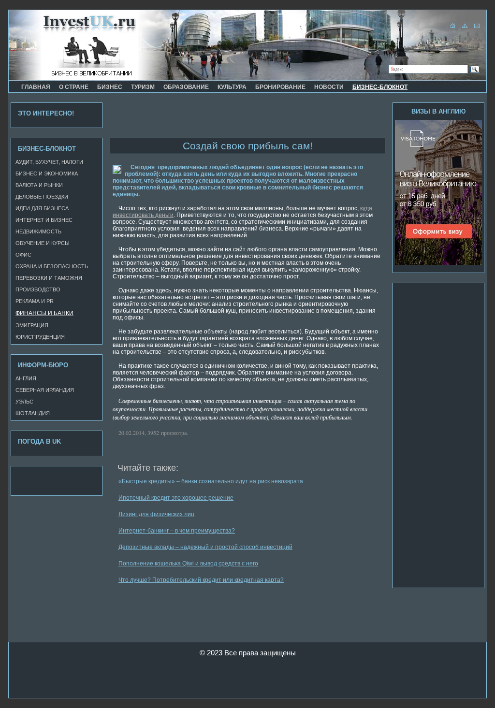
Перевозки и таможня (48, 278)
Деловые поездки (41, 197)
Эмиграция (31, 325)
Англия (25, 378)
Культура (232, 87)
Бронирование (280, 87)
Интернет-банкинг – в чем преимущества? (176, 530)
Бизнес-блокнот (380, 87)
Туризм (143, 87)
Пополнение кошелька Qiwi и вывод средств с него (188, 563)
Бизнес (109, 87)
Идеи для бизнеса (42, 208)
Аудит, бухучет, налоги (49, 162)
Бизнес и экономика (46, 173)
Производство (37, 289)
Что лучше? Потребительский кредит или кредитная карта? (201, 580)
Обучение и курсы (42, 243)
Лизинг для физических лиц (156, 514)
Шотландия (32, 413)
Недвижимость (38, 231)
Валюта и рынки (39, 185)
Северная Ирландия (44, 390)
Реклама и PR (34, 301)
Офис (23, 255)
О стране (73, 87)
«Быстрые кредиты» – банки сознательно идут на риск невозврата (210, 481)
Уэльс (24, 402)
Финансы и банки (44, 313)
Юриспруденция (40, 337)
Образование (186, 87)
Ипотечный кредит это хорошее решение (175, 497)
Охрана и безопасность (51, 266)
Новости (329, 87)
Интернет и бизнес (44, 220)
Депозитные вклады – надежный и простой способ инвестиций (205, 547)
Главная (35, 87)
